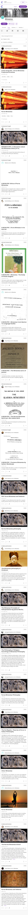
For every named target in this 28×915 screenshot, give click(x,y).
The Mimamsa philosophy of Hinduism (11, 569)
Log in (15, 6)
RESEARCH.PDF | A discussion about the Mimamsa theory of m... (13, 147)
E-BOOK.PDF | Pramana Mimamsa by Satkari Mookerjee (13, 463)
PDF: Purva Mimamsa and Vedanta (12, 496)
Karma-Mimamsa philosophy (11, 529)
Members (21, 27)
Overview (4, 27)
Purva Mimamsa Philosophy (10, 695)
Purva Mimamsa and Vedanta (11, 889)
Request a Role (6, 39)
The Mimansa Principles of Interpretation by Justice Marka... (12, 608)
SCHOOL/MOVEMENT (9, 20)
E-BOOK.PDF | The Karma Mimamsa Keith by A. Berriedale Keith (13, 417)
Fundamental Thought (6, 126)
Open (23, 2)
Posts (9, 27)
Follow (4, 23)
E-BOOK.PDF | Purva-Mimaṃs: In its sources (13, 228)
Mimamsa (16, 48)
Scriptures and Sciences (6, 45)
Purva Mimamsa (6, 111)
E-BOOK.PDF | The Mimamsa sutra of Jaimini (13, 371)
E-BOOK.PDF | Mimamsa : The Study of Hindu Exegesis (13, 275)
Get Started (23, 6)
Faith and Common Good (6, 242)
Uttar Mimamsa (6, 771)
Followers (14, 27)
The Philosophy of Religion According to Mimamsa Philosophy (13, 650)
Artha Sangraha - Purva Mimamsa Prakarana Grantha (12, 71)
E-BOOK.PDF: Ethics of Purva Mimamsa (10, 184)
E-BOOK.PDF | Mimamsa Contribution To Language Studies (14, 323)
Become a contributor (8, 42)
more (14, 859)
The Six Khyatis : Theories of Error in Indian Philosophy (13, 730)
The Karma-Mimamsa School (11, 844)
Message (12, 23)
